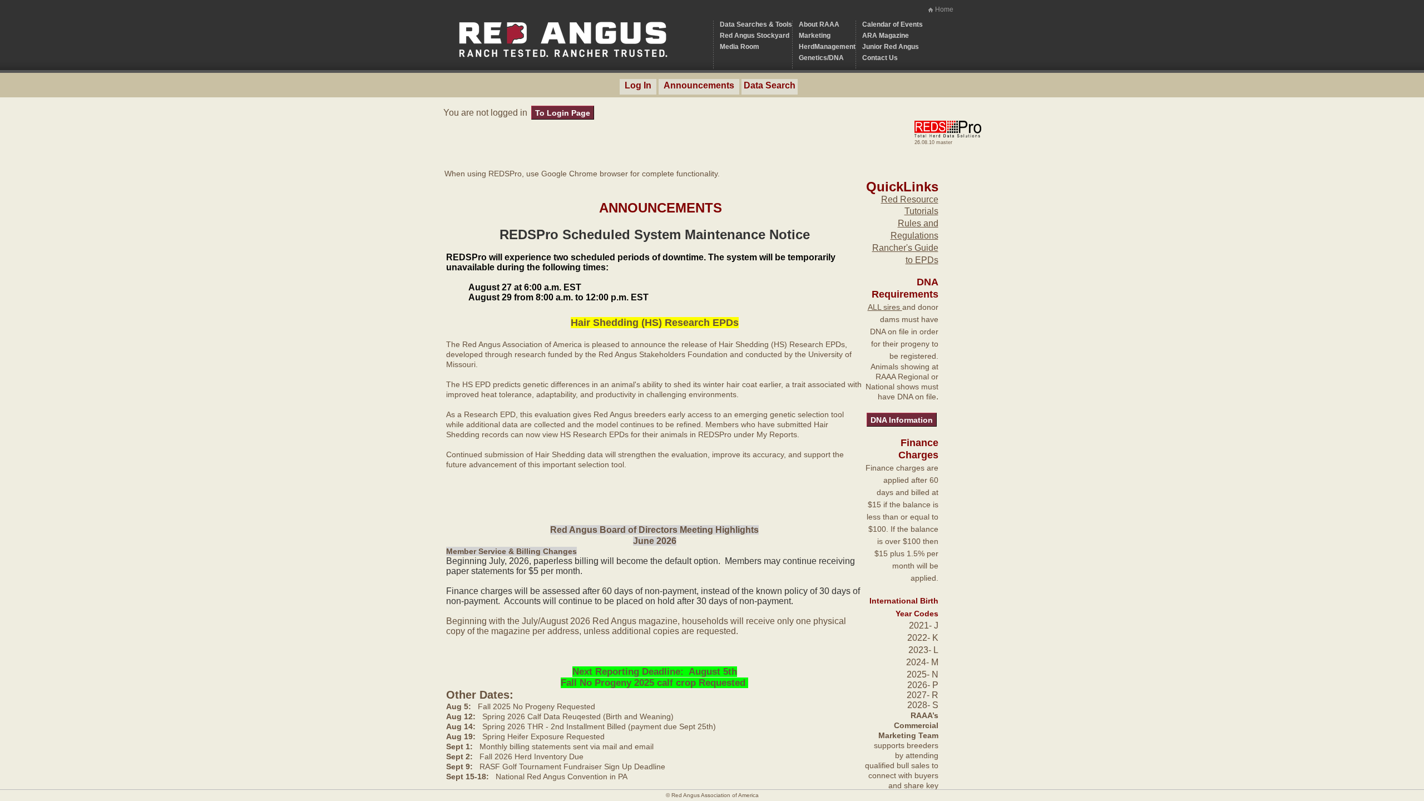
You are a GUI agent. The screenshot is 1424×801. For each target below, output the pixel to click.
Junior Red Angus (890, 47)
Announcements (699, 85)
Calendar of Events (892, 24)
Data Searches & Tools (756, 24)
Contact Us (880, 58)
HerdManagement (827, 47)
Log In (638, 85)
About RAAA (819, 24)
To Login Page (562, 112)
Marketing (814, 35)
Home (944, 9)
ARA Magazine (885, 35)
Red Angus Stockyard (754, 35)
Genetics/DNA (821, 58)
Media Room (739, 47)
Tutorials (921, 211)
